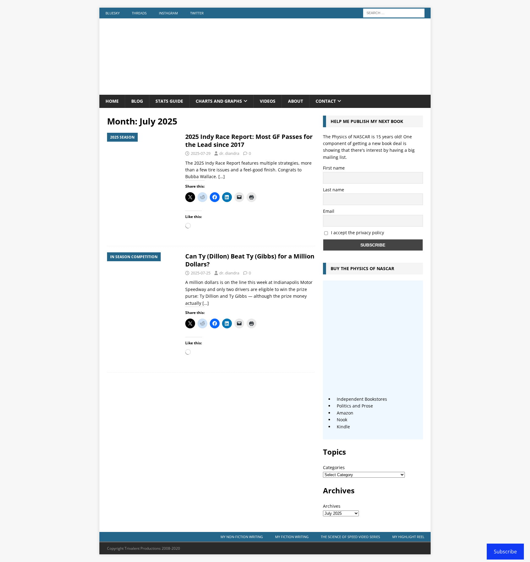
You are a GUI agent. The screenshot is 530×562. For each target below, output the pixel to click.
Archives (331, 506)
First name (334, 168)
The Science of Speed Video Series (350, 536)
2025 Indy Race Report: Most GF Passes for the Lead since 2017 (249, 140)
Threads (139, 13)
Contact (326, 101)
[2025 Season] (143, 160)
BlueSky (113, 13)
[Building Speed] (265, 91)
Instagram (168, 13)
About (295, 101)
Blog (137, 101)
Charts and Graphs (219, 101)
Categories (334, 467)
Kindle (343, 427)
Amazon (345, 413)
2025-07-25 (200, 273)
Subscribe (505, 551)
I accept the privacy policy (357, 232)
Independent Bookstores (362, 399)
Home (112, 101)
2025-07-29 (200, 153)
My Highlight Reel (408, 536)
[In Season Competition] (143, 279)
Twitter (197, 13)
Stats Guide (169, 101)
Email (328, 211)
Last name (333, 190)
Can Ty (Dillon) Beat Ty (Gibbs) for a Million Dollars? (249, 260)
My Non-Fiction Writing (242, 536)
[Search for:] (393, 12)
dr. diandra (229, 153)
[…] (221, 176)
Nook (342, 419)
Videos (267, 101)
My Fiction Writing (292, 536)
